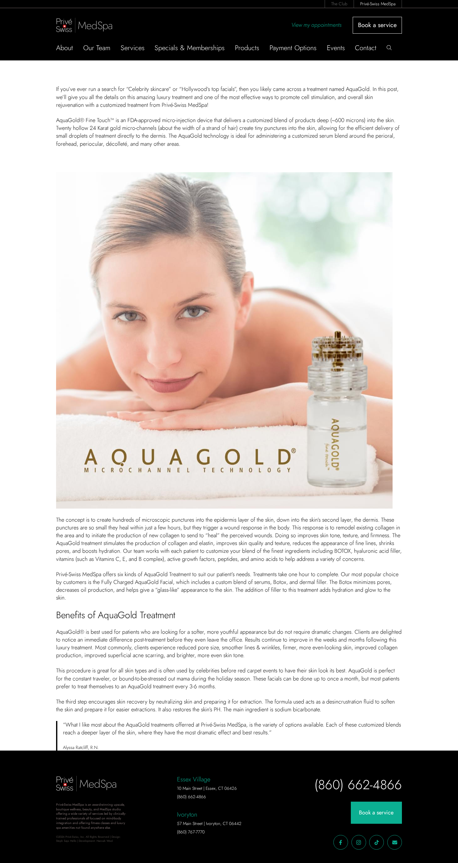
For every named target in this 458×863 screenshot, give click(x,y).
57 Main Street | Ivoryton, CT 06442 (209, 823)
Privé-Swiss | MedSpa (89, 25)
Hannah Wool (105, 841)
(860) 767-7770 (191, 832)
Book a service (377, 25)
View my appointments (316, 25)
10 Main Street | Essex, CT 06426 (207, 788)
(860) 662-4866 (191, 797)
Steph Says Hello (66, 841)
